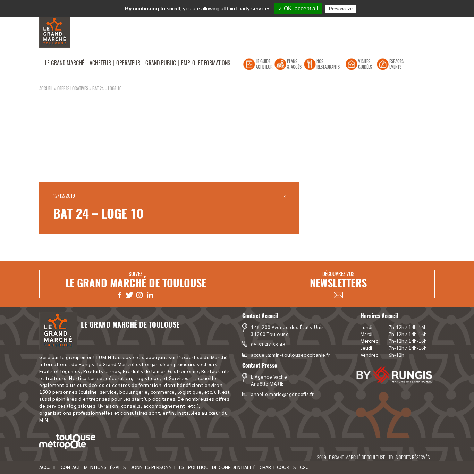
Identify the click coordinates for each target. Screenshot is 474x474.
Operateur (128, 63)
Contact (70, 467)
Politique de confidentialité (222, 467)
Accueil (46, 88)
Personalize (341, 8)
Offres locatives (72, 88)
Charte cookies (278, 467)
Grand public (160, 63)
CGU (304, 467)
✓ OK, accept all (298, 8)
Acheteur (100, 63)
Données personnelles (157, 467)
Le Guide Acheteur (264, 63)
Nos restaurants (328, 63)
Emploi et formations (205, 63)
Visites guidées (365, 63)
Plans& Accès (294, 63)
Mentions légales (105, 467)
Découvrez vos (338, 280)
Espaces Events (396, 63)
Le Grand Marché (64, 63)
